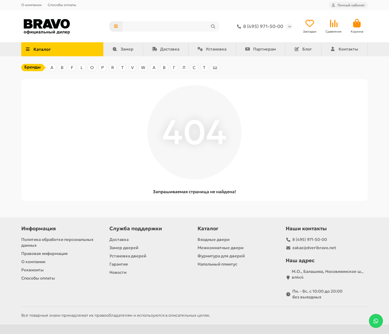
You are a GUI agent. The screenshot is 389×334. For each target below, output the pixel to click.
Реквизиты (32, 270)
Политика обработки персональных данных (57, 242)
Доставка (169, 49)
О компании (31, 5)
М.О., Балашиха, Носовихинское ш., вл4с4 (327, 274)
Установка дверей (127, 256)
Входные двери (213, 239)
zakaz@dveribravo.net (314, 247)
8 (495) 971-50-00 (263, 26)
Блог (307, 49)
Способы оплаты (62, 5)
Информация (38, 228)
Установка (216, 49)
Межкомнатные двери (220, 247)
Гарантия (118, 264)
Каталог (208, 228)
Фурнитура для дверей (221, 256)
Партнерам (264, 49)
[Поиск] (213, 26)
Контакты (348, 49)
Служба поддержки (135, 228)
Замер (127, 49)
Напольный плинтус (217, 264)
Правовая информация (44, 253)
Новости (117, 272)
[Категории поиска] (115, 26)
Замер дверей (123, 247)
